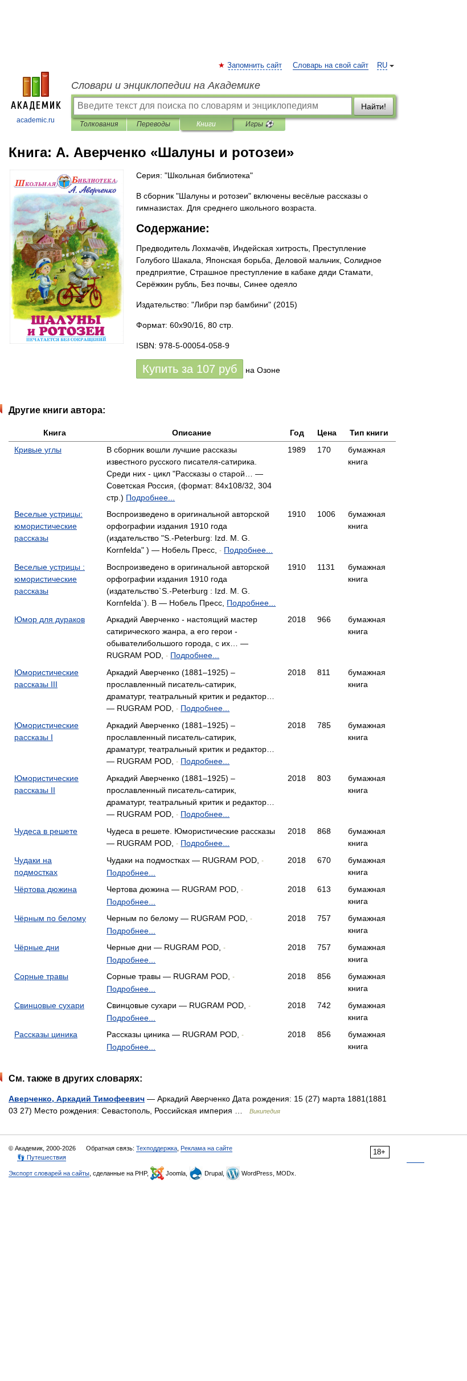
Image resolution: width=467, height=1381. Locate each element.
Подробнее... (150, 497)
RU (382, 65)
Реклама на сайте (206, 1148)
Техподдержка (156, 1148)
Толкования (99, 124)
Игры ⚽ (259, 124)
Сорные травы (41, 976)
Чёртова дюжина (45, 889)
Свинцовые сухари (49, 1005)
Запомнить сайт (255, 65)
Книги (206, 124)
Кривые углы (38, 449)
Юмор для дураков (49, 619)
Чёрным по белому (50, 918)
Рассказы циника (45, 1034)
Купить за (189, 369)
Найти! (373, 106)
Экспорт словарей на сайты (49, 1173)
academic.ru (36, 120)
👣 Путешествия (41, 1157)
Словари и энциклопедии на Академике (165, 85)
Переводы (153, 124)
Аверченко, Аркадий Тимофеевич (77, 1098)
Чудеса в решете (45, 831)
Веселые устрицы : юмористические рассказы (49, 578)
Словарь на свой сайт (330, 65)
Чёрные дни (36, 947)
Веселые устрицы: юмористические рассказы (48, 525)
